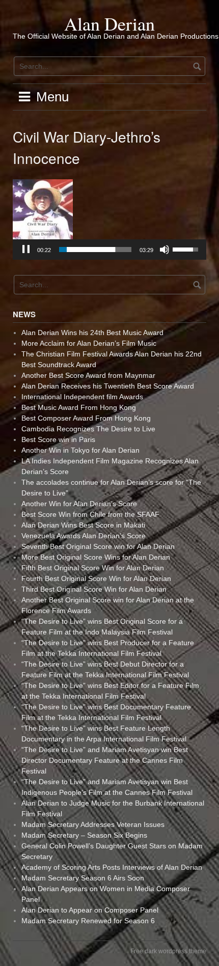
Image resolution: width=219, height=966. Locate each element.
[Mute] (164, 249)
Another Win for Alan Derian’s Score (79, 504)
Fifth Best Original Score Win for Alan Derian (92, 568)
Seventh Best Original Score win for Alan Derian (98, 546)
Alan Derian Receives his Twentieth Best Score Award (107, 386)
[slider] (95, 249)
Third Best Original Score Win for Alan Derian (94, 589)
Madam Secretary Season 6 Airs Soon (82, 878)
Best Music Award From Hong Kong (78, 407)
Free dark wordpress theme (168, 951)
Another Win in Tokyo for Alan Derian (80, 450)
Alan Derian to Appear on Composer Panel (89, 910)
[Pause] (26, 249)
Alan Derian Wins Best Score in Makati (83, 525)
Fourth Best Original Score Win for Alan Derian (96, 578)
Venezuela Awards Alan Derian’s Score (83, 536)
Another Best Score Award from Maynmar (88, 375)
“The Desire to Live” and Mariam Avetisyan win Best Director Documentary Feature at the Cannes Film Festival (104, 760)
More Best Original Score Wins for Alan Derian (95, 557)
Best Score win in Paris (58, 439)
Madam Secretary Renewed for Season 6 (88, 921)
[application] (109, 249)
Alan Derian (109, 23)
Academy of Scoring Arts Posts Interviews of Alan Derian (111, 867)
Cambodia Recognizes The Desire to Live (88, 429)
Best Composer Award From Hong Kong (86, 418)
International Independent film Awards (82, 397)
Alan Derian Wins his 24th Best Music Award (92, 332)
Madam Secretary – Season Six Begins (84, 835)
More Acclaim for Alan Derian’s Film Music (88, 343)
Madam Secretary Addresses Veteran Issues (93, 824)
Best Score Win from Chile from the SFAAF (90, 514)
